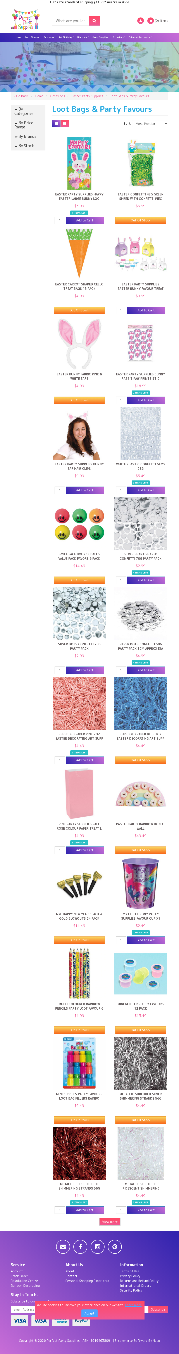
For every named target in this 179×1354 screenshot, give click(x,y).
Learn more (133, 1305)
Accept (89, 1313)
